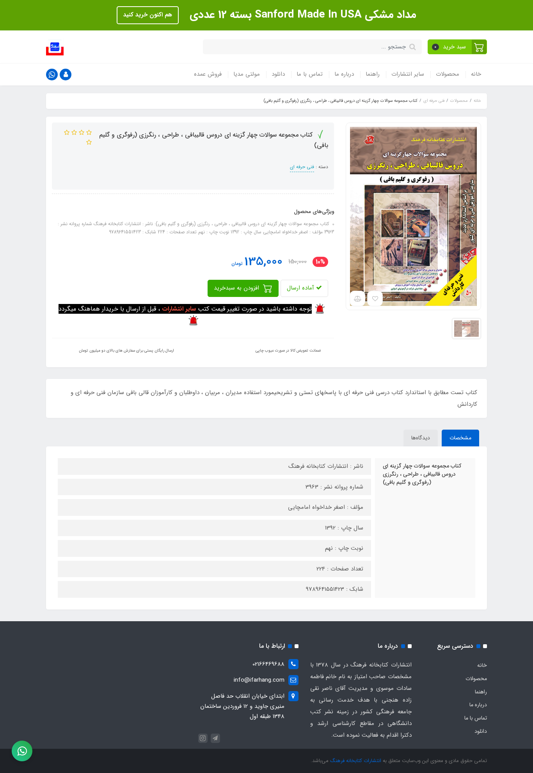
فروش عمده (208, 74)
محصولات (447, 74)
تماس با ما (310, 74)
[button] (457, 46)
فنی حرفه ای (302, 167)
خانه (476, 74)
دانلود (278, 74)
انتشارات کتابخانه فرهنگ (355, 761)
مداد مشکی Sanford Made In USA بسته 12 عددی (301, 14)
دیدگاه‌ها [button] (420, 438)
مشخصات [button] (460, 438)
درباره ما (344, 74)
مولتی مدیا (246, 74)
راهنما (373, 74)
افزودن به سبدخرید (237, 288)
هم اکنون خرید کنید (147, 15)
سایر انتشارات (407, 74)
